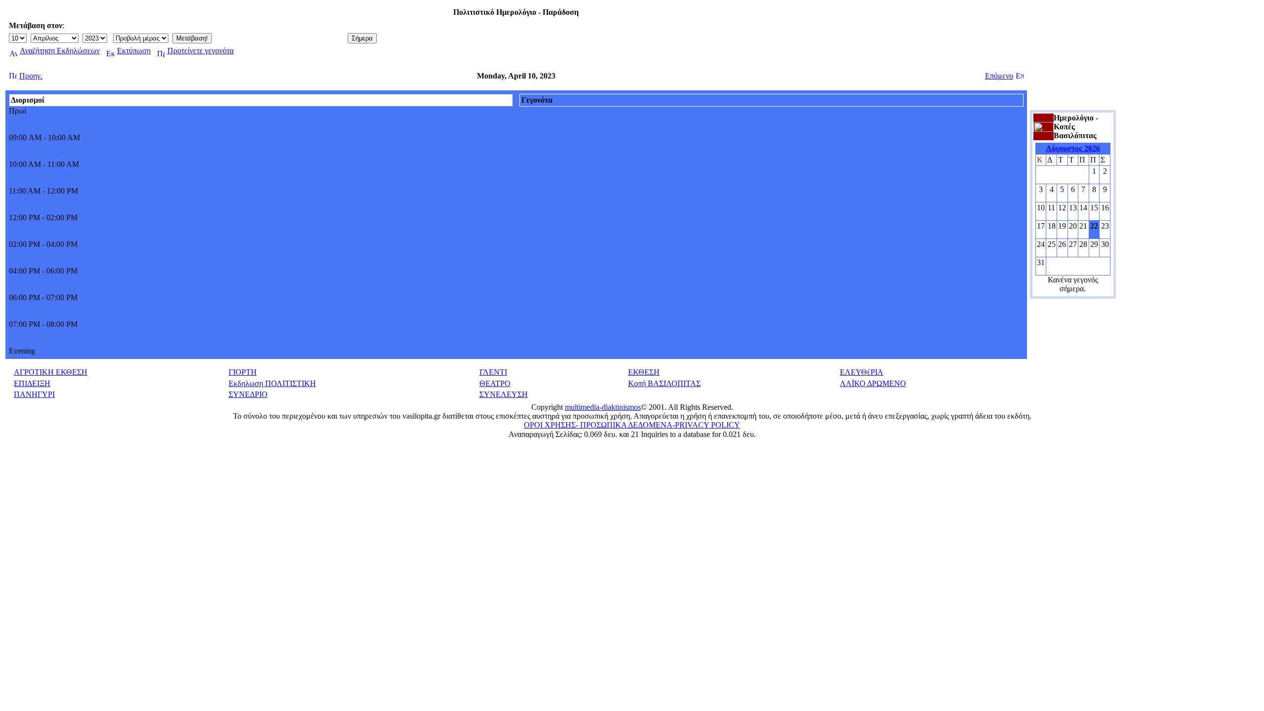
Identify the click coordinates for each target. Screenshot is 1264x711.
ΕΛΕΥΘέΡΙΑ (861, 372)
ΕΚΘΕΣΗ (644, 372)
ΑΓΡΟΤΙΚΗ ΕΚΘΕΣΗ (50, 372)
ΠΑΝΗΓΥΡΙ (34, 394)
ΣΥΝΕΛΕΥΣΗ (503, 394)
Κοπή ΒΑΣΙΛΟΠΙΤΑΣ (664, 383)
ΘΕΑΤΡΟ (495, 383)
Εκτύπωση (134, 50)
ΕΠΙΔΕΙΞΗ (32, 383)
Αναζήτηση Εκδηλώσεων (60, 50)
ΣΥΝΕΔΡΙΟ (248, 394)
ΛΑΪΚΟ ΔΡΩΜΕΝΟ (873, 383)
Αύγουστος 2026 (1073, 148)
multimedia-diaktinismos (603, 407)
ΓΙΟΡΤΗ (243, 372)
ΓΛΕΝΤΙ (493, 372)
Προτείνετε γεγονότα (200, 50)
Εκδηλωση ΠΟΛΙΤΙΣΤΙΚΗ (272, 383)
